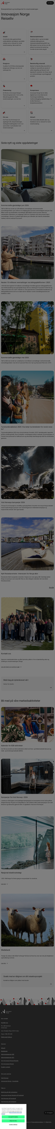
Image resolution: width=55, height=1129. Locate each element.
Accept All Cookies (13, 1116)
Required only (13, 1120)
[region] (13, 1116)
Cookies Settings (13, 1124)
